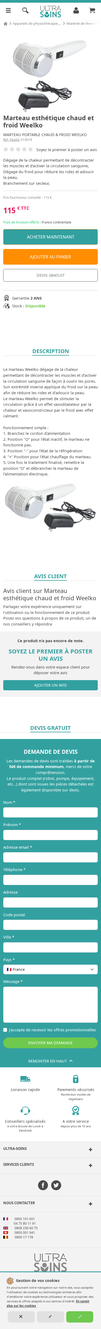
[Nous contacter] (90, 1203)
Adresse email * (17, 847)
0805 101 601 (25, 1219)
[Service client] (90, 1165)
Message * (13, 981)
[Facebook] (43, 1186)
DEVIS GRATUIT (51, 275)
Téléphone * (14, 869)
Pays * (9, 959)
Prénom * (12, 824)
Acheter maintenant (50, 237)
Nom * (9, 802)
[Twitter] (56, 1186)
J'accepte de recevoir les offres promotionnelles (52, 1029)
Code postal (14, 914)
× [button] (87, 969)
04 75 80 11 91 (25, 1223)
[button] (50, 1149)
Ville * (8, 937)
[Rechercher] (25, 11)
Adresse (10, 892)
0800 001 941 (25, 1233)
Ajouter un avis (50, 685)
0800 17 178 (24, 1237)
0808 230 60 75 (26, 1228)
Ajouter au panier (50, 257)
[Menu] (8, 11)
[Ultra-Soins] (90, 1149)
